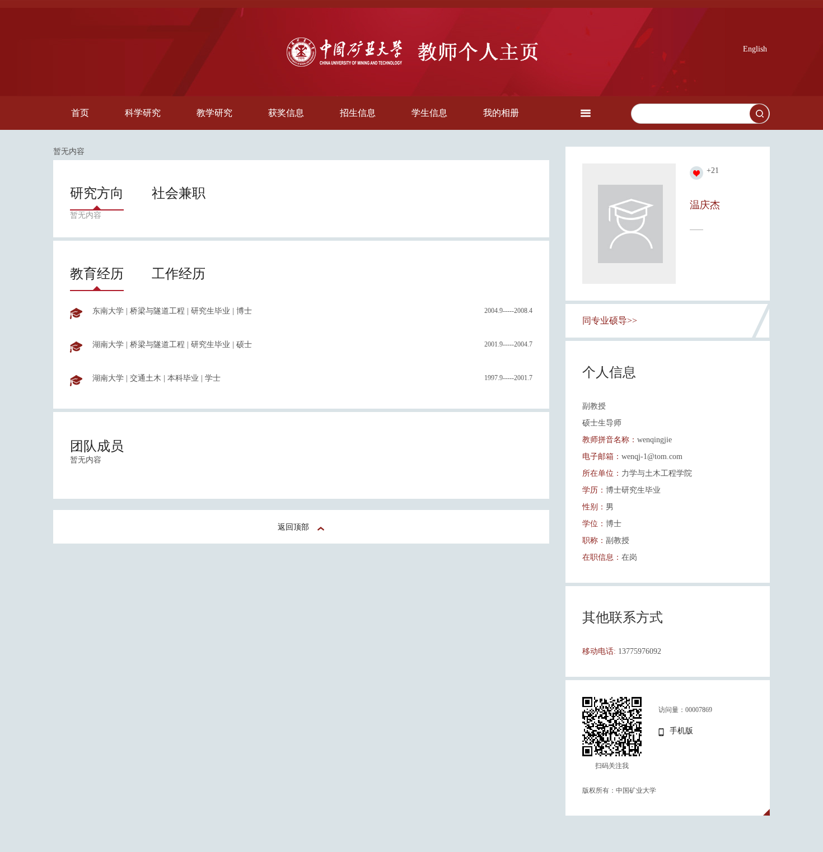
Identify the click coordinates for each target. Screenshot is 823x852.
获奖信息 (286, 113)
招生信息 (358, 113)
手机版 (681, 731)
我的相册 (501, 113)
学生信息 (429, 113)
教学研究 (214, 113)
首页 (80, 113)
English (755, 49)
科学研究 (143, 113)
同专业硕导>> (609, 320)
